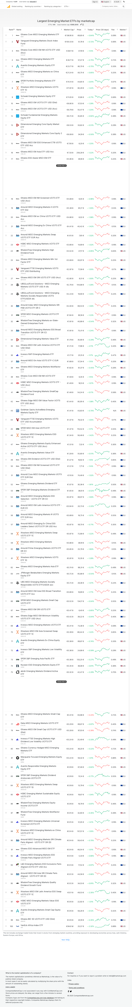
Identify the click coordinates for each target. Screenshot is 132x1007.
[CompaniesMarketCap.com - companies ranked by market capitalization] (8, 6)
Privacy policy (74, 984)
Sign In (95, 2)
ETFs (66, 6)
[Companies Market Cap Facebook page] (68, 992)
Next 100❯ (65, 940)
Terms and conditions (76, 988)
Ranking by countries (33, 6)
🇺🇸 (105, 2)
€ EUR (116, 2)
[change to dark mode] (124, 2)
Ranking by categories (52, 6)
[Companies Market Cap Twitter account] (71, 992)
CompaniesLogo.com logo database (40, 998)
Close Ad (61, 166)
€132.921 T (33, 1)
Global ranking (17, 6)
